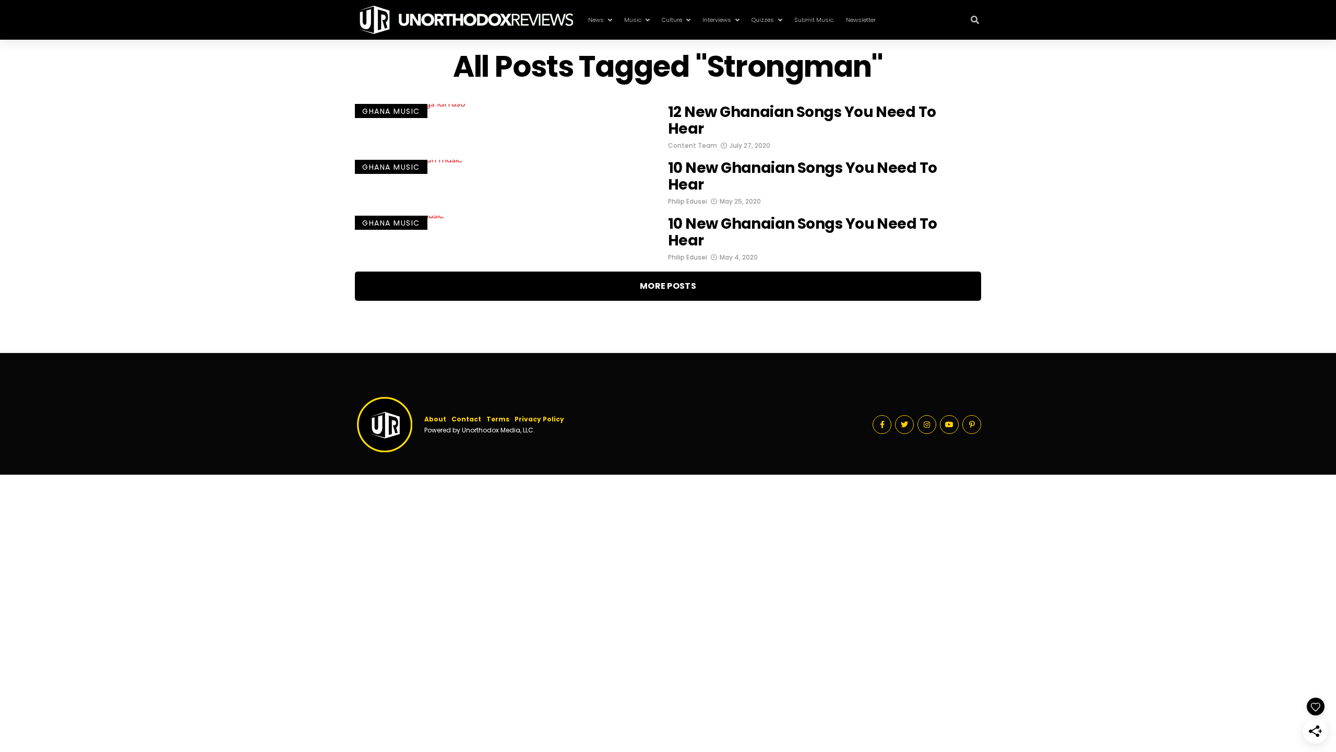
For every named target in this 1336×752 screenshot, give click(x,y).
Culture (672, 20)
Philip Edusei (687, 201)
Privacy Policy (539, 419)
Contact (466, 419)
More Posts (668, 286)
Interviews (716, 20)
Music (632, 20)
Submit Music (813, 20)
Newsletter (861, 20)
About (435, 419)
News (596, 20)
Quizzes (763, 20)
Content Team (692, 145)
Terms (497, 419)
